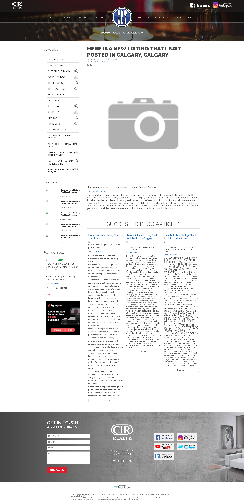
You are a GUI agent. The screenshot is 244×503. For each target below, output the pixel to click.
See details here (52, 284)
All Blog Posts (57, 59)
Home (50, 17)
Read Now (106, 400)
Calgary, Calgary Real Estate (103, 61)
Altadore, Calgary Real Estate (62, 145)
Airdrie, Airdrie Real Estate (60, 136)
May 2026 (53, 118)
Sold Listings (56, 77)
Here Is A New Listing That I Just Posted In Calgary (142, 237)
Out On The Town (59, 71)
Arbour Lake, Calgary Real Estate (61, 154)
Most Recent (56, 94)
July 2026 (53, 106)
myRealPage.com (122, 488)
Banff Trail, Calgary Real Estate (61, 162)
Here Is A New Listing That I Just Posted (70, 191)
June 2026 (53, 112)
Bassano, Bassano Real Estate (62, 171)
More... (49, 294)
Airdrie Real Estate (60, 129)
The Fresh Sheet (58, 83)
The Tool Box (56, 88)
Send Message (57, 470)
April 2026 (54, 123)
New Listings (56, 65)
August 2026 (55, 100)
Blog (177, 17)
